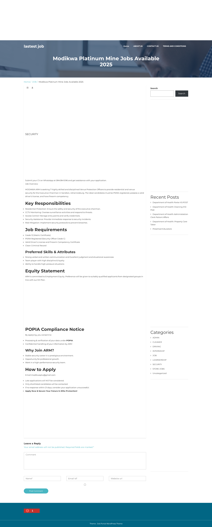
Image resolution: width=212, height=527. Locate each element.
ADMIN (156, 337)
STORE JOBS (159, 369)
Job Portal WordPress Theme (109, 524)
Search (154, 88)
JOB (34, 82)
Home (126, 46)
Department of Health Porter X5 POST (170, 202)
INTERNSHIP (159, 351)
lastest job (34, 46)
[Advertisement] (86, 20)
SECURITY (157, 364)
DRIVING (157, 346)
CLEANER (157, 342)
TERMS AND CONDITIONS (174, 46)
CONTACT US (153, 46)
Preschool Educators (162, 229)
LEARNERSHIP (159, 360)
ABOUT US (138, 46)
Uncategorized (160, 373)
